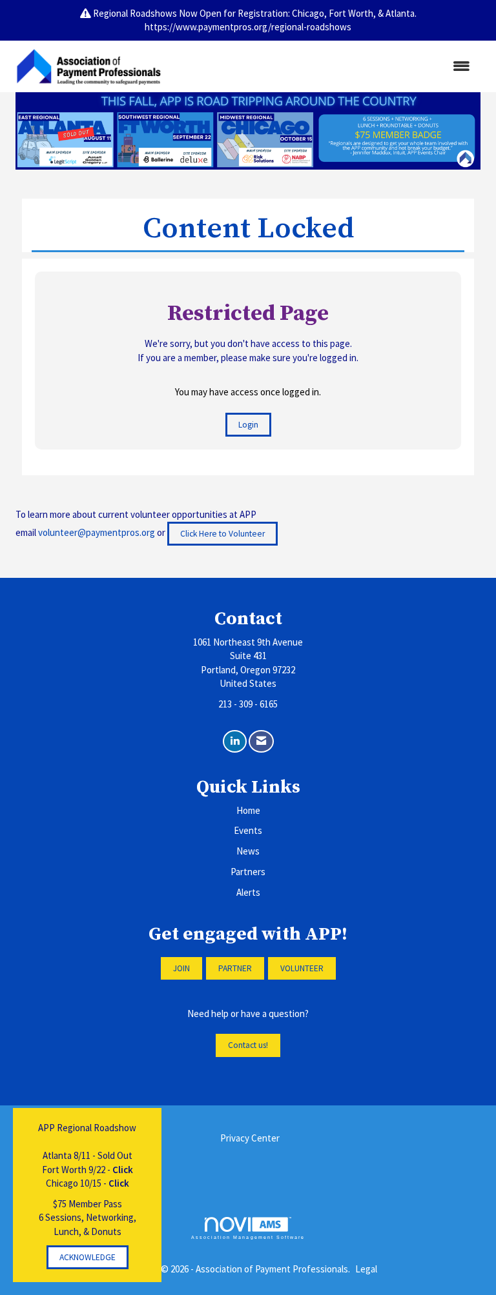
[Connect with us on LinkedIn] (235, 741)
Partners (248, 871)
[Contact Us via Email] (261, 741)
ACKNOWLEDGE (87, 1257)
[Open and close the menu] (325, 66)
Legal (366, 1269)
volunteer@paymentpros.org (96, 532)
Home (248, 810)
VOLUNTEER (302, 968)
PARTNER (235, 968)
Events (248, 830)
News (248, 851)
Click (122, 1169)
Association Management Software (248, 1237)
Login (248, 424)
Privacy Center (250, 1138)
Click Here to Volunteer (222, 533)
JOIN (181, 968)
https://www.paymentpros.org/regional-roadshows (248, 27)
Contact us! (248, 1045)
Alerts (248, 892)
